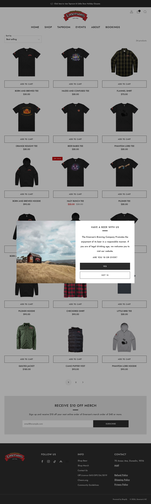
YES (105, 266)
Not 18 (105, 275)
